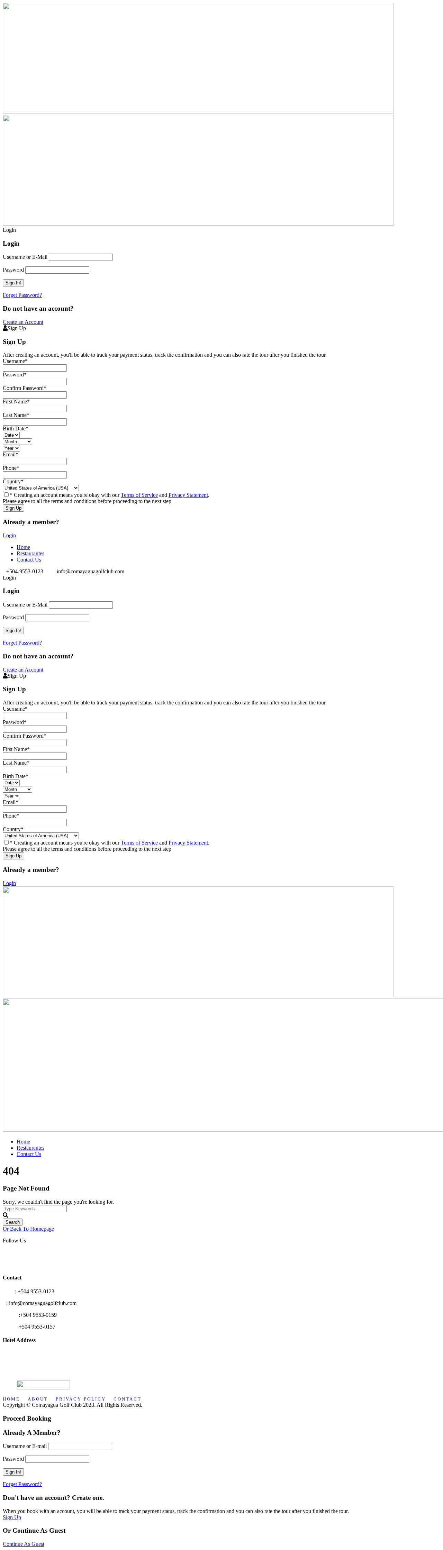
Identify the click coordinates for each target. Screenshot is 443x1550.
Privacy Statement (188, 495)
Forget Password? (22, 295)
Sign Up (12, 1517)
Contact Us (29, 560)
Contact (128, 1399)
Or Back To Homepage (28, 1229)
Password (13, 270)
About (38, 1399)
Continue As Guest (23, 1544)
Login (9, 535)
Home (23, 547)
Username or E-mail (25, 1446)
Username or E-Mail (25, 257)
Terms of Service (139, 495)
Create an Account (23, 322)
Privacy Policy (81, 1399)
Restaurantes (30, 553)
